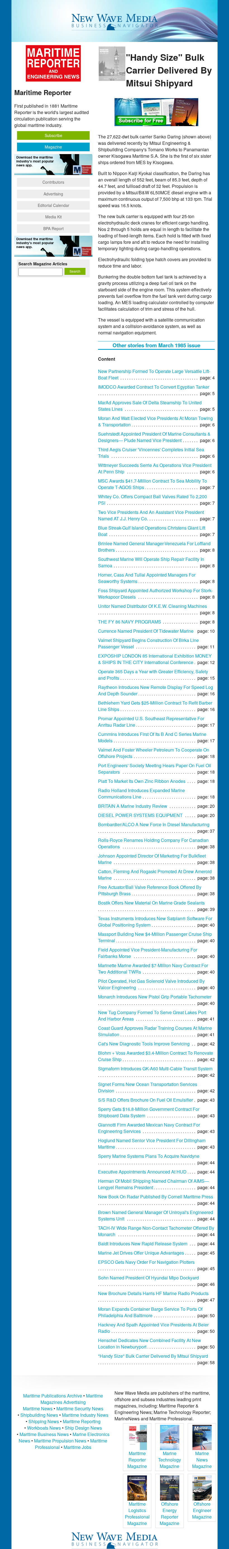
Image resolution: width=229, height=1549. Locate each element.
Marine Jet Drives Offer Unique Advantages (141, 1253)
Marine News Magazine (202, 1459)
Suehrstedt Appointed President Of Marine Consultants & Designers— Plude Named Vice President (154, 437)
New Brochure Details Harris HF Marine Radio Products (153, 1293)
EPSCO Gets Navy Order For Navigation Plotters (146, 1262)
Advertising (53, 194)
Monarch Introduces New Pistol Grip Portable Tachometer (154, 996)
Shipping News (43, 1421)
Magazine (53, 147)
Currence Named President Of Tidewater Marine (146, 631)
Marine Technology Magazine (169, 1459)
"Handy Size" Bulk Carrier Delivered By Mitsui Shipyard (153, 1356)
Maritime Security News (79, 1408)
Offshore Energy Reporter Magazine (169, 1513)
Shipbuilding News (39, 1415)
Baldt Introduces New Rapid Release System (142, 1243)
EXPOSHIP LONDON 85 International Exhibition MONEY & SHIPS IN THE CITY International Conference (155, 659)
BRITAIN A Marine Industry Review (132, 806)
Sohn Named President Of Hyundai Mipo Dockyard (148, 1277)
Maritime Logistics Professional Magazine (137, 1513)
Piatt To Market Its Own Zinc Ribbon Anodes (141, 781)
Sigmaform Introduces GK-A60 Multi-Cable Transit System (155, 1068)
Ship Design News (83, 1428)
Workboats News (44, 1428)
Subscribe (53, 135)
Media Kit (53, 216)
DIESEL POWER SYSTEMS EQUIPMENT (140, 815)
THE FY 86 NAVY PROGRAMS (129, 621)
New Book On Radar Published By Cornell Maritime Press (155, 1196)
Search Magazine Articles (42, 263)
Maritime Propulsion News (60, 1440)
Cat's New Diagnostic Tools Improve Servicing (144, 1043)
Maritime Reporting (82, 1421)
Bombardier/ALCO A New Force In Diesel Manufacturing (153, 824)
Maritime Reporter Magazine (137, 1459)
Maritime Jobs (77, 1447)
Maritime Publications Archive (52, 1395)
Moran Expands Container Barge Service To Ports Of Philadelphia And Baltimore (150, 1312)
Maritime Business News (45, 1434)
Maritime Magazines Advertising (71, 1398)
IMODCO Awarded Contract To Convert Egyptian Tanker (153, 387)
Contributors (53, 182)
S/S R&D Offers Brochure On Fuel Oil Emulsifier (145, 1100)
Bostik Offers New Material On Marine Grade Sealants (151, 902)
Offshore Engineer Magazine (202, 1510)
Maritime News (38, 1408)
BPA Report (53, 228)
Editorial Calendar (53, 205)
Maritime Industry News (85, 1415)
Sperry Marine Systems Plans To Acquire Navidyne (148, 1156)
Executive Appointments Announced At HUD (142, 1171)
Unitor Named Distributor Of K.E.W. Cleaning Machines (152, 606)
